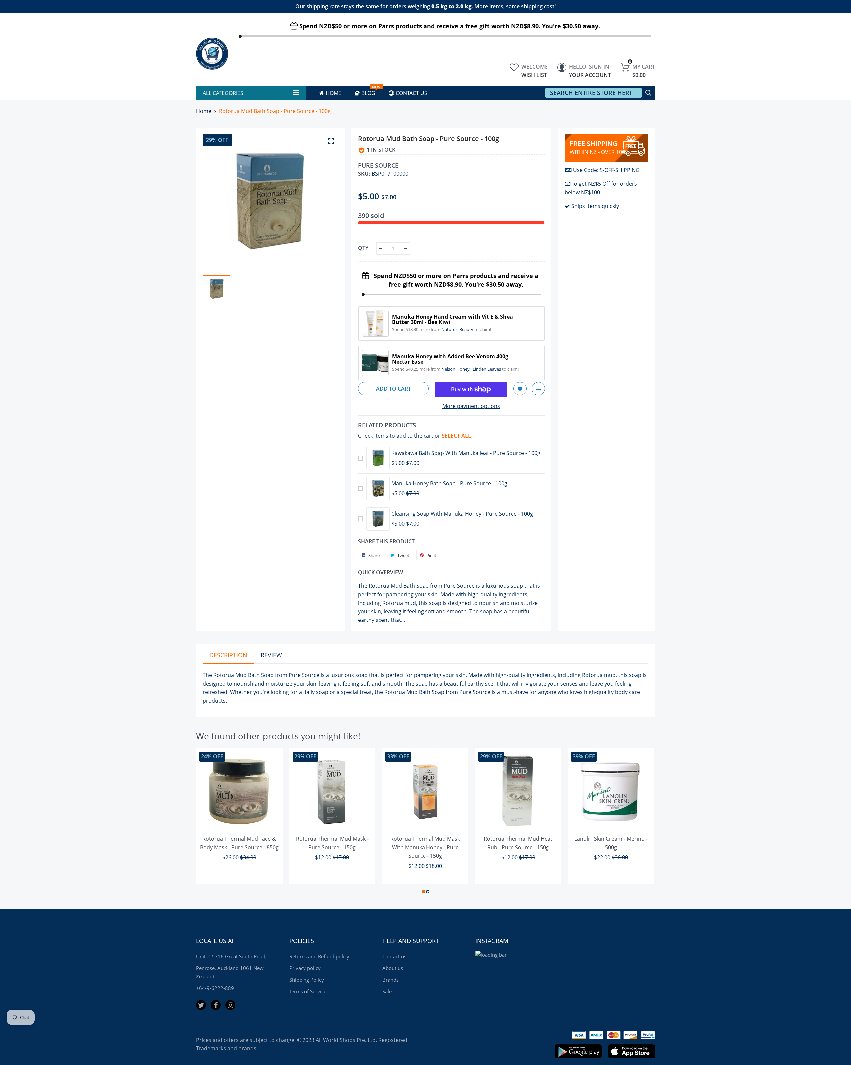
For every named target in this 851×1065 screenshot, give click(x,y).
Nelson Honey (456, 369)
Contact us (394, 956)
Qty (363, 248)
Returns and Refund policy (319, 956)
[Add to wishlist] (520, 388)
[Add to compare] (538, 388)
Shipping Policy (306, 979)
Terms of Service (307, 991)
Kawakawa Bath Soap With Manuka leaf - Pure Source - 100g (465, 453)
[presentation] (209, 822)
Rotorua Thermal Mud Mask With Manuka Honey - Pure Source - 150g (425, 847)
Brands (390, 979)
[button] (423, 891)
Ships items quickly (595, 206)
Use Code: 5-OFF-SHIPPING (606, 170)
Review (271, 655)
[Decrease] (381, 248)
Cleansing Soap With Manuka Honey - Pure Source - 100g (462, 513)
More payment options (471, 406)
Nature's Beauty (457, 329)
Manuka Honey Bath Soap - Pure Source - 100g (449, 483)
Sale (387, 991)
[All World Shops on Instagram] (230, 1005)
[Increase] (406, 248)
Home (203, 111)
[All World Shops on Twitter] (201, 1005)
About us (392, 968)
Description (228, 655)
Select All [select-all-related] (456, 435)
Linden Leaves (487, 369)
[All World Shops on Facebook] (216, 1005)
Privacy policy (305, 968)
